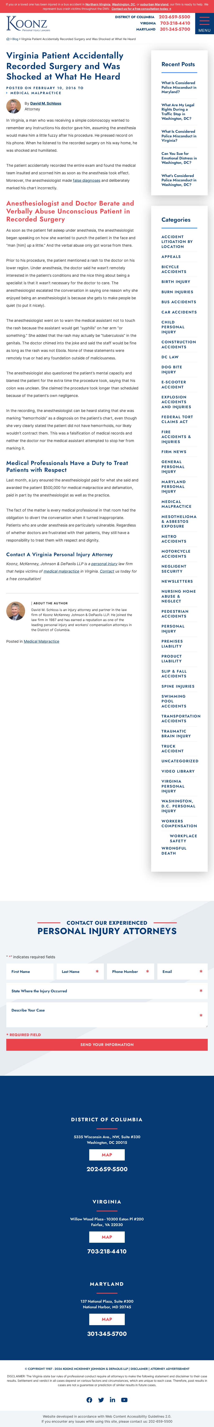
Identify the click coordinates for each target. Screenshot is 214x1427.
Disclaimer (139, 1369)
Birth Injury (176, 281)
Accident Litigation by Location (177, 241)
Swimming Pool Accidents (174, 701)
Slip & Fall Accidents (174, 674)
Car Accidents (179, 312)
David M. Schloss (45, 103)
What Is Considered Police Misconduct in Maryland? (179, 87)
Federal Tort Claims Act (177, 419)
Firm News (174, 452)
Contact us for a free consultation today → (141, 8)
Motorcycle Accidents (176, 554)
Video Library (178, 771)
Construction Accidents (179, 344)
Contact (107, 571)
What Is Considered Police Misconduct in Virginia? (179, 136)
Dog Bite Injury (172, 369)
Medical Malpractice (35, 93)
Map (107, 1155)
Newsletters (177, 581)
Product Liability (172, 659)
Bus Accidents (179, 302)
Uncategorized (179, 761)
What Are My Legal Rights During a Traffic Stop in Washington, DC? (178, 111)
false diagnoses (86, 180)
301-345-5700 (175, 29)
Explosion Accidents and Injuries (176, 402)
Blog (15, 39)
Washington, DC (123, 4)
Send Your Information (107, 1044)
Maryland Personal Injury (174, 486)
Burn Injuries (178, 292)
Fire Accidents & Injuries (176, 437)
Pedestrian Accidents (175, 614)
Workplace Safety (183, 838)
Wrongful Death (174, 851)
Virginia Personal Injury (173, 786)
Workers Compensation (179, 823)
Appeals (171, 256)
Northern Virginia (97, 4)
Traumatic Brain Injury (176, 734)
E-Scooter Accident (174, 384)
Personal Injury (173, 629)
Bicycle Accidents (174, 269)
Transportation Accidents (179, 719)
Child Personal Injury (173, 327)
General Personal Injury (173, 466)
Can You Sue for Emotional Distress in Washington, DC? (179, 158)
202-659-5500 (174, 17)
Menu (205, 30)
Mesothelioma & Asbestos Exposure (179, 521)
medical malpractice (61, 571)
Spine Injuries (178, 686)
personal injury (104, 564)
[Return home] (8, 39)
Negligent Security (174, 569)
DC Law (170, 357)
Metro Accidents (174, 539)
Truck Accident (173, 749)
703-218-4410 (175, 23)
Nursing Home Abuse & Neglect (179, 596)
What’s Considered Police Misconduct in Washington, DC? (179, 180)
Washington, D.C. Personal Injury (179, 806)
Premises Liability (172, 644)
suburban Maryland (154, 4)
